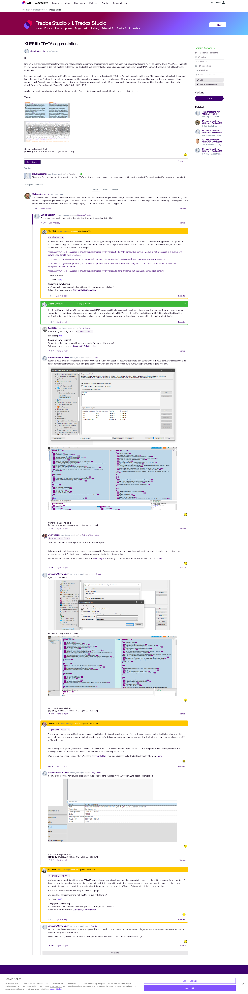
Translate (182, 161)
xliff (201, 80)
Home (39, 28)
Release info (108, 28)
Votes (105, 189)
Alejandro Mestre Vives (58, 357)
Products (56, 3)
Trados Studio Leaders (128, 28)
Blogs (78, 28)
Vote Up (33, 208)
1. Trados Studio (88, 22)
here (160, 558)
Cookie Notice (56, 989)
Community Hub (120, 3)
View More (116, 953)
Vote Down (37, 208)
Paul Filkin (72, 174)
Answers (39, 184)
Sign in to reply (32, 162)
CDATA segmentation (208, 84)
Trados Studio (55, 9)
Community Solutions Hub (84, 290)
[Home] (35, 3)
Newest (115, 189)
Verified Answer (204, 47)
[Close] (243, 984)
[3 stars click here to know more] (185, 563)
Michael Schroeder (40, 194)
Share (209, 98)
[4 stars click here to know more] (185, 155)
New (219, 25)
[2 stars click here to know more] (185, 514)
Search (217, 2)
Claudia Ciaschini (37, 51)
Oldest (95, 189)
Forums (48, 28)
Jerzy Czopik (54, 535)
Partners (93, 3)
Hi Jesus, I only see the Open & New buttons (218, 154)
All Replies (28, 184)
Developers (79, 3)
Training (95, 28)
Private (105, 3)
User (223, 2)
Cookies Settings (190, 980)
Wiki (86, 28)
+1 (198, 53)
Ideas (67, 3)
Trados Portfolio (40, 9)
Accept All (189, 988)
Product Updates (63, 28)
